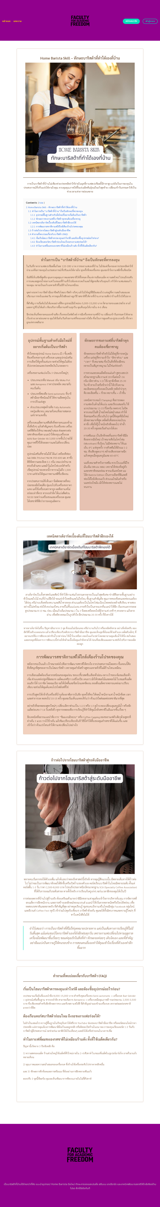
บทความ (17, 21)
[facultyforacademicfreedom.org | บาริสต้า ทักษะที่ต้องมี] (80, 20)
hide (41, 203)
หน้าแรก (6, 21)
